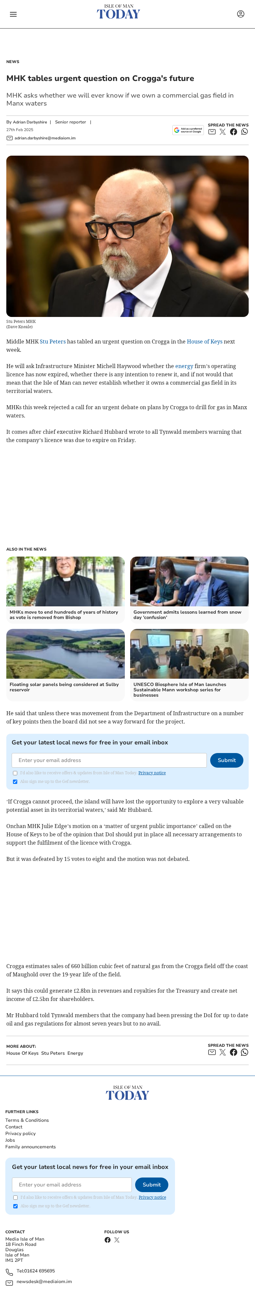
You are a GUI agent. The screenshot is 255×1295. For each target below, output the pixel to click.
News (12, 61)
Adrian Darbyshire (30, 122)
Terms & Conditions (27, 1120)
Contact (13, 1127)
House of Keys (204, 341)
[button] (13, 14)
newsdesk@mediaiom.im (44, 1282)
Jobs (10, 1140)
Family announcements (30, 1147)
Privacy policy (20, 1133)
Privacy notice (152, 772)
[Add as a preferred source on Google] (188, 130)
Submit (227, 760)
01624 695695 (39, 1271)
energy (184, 366)
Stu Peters (53, 341)
